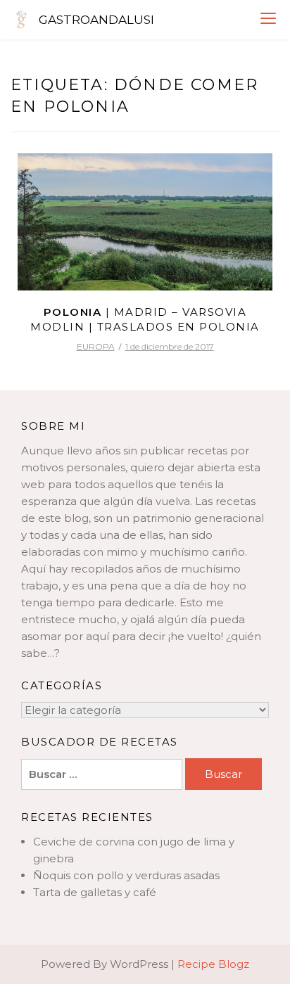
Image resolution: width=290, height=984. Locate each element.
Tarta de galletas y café (94, 892)
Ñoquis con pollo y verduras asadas (126, 875)
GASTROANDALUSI (96, 20)
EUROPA (96, 346)
